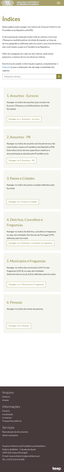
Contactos (7, 417)
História (6, 396)
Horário (6, 411)
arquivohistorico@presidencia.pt (24, 456)
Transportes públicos (12, 421)
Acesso (5, 400)
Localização (7, 414)
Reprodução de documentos (15, 432)
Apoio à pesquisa (10, 435)
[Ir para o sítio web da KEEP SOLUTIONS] (57, 469)
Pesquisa (6, 67)
